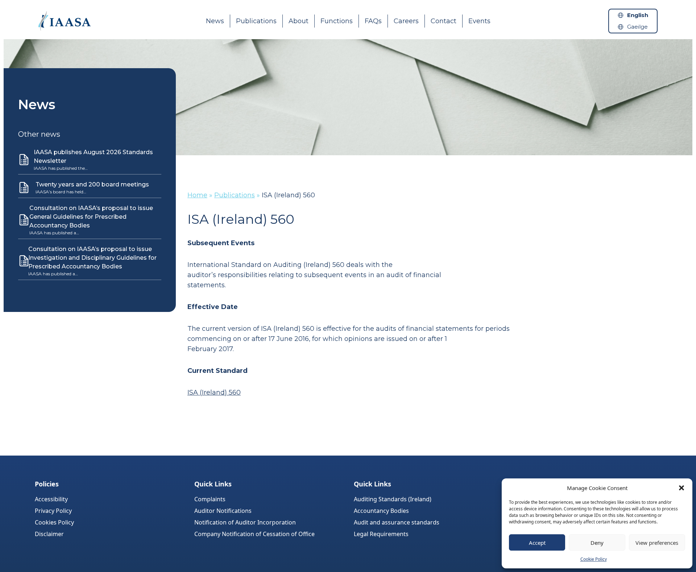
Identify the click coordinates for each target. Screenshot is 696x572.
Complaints (209, 499)
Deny (597, 542)
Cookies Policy (54, 522)
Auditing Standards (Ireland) (392, 499)
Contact (443, 21)
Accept (537, 542)
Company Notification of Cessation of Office (254, 534)
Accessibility (51, 499)
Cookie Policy (593, 559)
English (637, 15)
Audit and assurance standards (396, 522)
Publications (256, 21)
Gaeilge (637, 26)
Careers (406, 21)
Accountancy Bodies (381, 511)
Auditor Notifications (223, 511)
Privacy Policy (53, 511)
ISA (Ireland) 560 (214, 392)
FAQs (373, 21)
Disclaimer (49, 534)
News (215, 21)
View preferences (656, 542)
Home (197, 195)
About (298, 21)
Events (479, 21)
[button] (681, 487)
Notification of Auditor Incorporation (245, 522)
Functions (336, 21)
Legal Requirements (381, 534)
